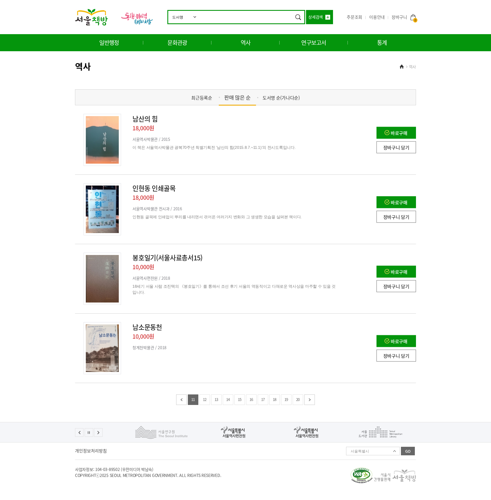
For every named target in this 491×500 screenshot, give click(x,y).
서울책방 (91, 17)
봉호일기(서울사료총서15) (167, 257)
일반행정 (109, 42)
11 (193, 399)
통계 (382, 42)
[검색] (298, 17)
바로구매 (399, 132)
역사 (246, 42)
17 (263, 399)
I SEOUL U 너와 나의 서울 (137, 18)
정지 (89, 432)
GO (408, 451)
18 (274, 399)
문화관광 (177, 42)
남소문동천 (147, 327)
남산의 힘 (145, 119)
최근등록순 (201, 97)
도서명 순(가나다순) (281, 97)
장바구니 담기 (396, 147)
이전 (181, 399)
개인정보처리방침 (91, 451)
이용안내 (377, 17)
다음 (309, 399)
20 (298, 399)
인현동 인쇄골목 (154, 188)
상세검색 (315, 17)
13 (216, 399)
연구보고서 (313, 42)
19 (286, 399)
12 (205, 399)
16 (251, 399)
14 (228, 399)
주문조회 (354, 17)
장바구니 (404, 17)
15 (240, 399)
